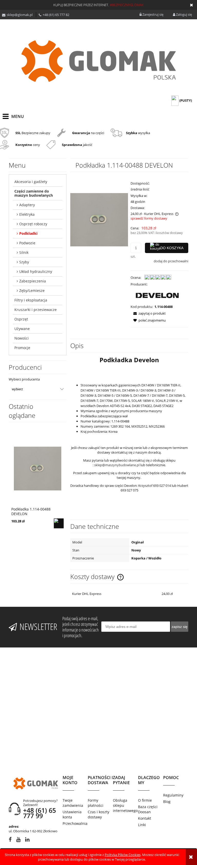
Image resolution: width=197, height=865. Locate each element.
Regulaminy (173, 795)
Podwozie (27, 242)
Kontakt (144, 818)
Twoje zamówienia (73, 803)
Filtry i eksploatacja (30, 300)
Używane (22, 328)
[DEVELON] (157, 295)
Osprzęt (21, 319)
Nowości (21, 338)
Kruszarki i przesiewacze (35, 309)
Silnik (23, 252)
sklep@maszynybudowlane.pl (117, 465)
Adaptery (27, 204)
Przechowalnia (75, 823)
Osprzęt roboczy (33, 223)
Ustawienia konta (72, 814)
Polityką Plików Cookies (123, 854)
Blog (167, 801)
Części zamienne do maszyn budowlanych (33, 193)
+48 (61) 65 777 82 (56, 14)
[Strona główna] (98, 61)
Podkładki (28, 233)
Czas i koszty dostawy (98, 814)
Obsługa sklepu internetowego (125, 805)
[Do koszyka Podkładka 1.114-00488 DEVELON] (59, 523)
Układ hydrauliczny (35, 271)
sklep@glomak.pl (20, 14)
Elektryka (27, 214)
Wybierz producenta (24, 379)
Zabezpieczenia (32, 281)
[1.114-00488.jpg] (99, 219)
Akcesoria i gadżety (30, 181)
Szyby (24, 262)
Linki (142, 824)
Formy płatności (95, 803)
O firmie (145, 800)
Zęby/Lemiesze (32, 290)
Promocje (22, 347)
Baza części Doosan (147, 809)
